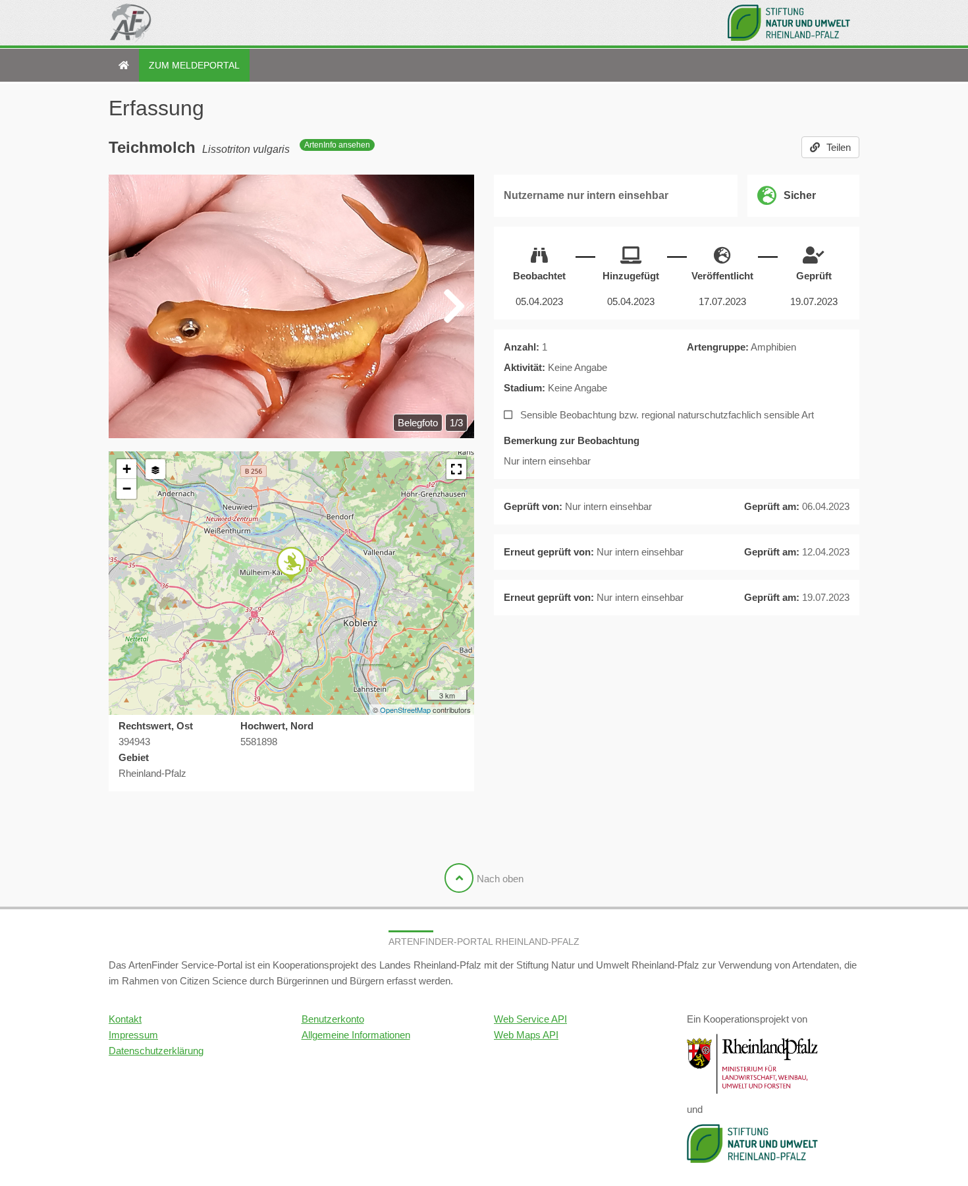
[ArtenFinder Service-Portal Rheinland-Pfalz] (124, 65)
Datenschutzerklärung (156, 1050)
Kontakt (125, 1019)
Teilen (838, 147)
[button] (456, 469)
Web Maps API (526, 1034)
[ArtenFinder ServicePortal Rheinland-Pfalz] (130, 22)
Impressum (133, 1034)
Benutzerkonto (333, 1019)
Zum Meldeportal (194, 65)
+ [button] (126, 469)
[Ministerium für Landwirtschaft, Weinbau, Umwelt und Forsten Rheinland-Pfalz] (753, 1063)
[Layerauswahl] (155, 469)
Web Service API (530, 1019)
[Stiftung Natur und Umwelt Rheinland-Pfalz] (793, 23)
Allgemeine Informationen (356, 1034)
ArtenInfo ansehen (337, 145)
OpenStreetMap (405, 709)
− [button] (126, 488)
